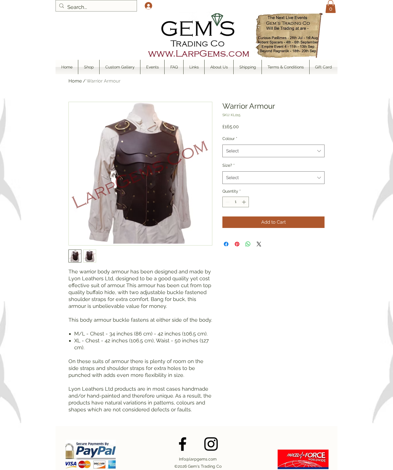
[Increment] (244, 202)
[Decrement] (226, 202)
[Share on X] (258, 244)
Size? (228, 165)
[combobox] (273, 151)
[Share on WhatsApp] (248, 244)
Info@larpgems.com (198, 459)
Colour (229, 138)
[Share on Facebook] (226, 244)
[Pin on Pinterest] (237, 244)
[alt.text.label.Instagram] (211, 444)
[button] (330, 6)
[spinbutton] (235, 202)
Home (75, 81)
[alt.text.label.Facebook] (182, 444)
